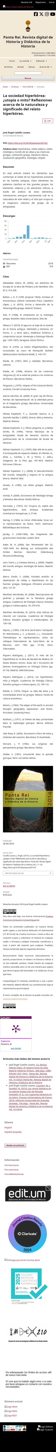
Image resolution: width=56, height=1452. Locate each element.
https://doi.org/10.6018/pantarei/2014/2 (27, 143)
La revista (25, 60)
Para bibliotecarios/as (14, 1174)
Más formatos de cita (14, 873)
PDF (49, 121)
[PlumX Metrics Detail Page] (16, 1028)
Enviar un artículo (15, 1145)
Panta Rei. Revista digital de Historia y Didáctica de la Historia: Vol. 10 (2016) (31, 1106)
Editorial (40, 60)
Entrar (52, 2)
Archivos (8, 66)
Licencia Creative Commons (15, 998)
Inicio (12, 60)
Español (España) (13, 1132)
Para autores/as (11, 1169)
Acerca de (45, 66)
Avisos (32, 66)
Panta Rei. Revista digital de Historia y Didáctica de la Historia (28, 41)
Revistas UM (26, 2)
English (8, 1127)
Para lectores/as (11, 1165)
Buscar (28, 78)
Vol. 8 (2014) (28, 86)
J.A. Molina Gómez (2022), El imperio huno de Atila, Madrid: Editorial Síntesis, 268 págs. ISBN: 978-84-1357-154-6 (30, 1069)
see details (16, 1048)
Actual (20, 66)
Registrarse (41, 2)
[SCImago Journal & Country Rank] (22, 1260)
